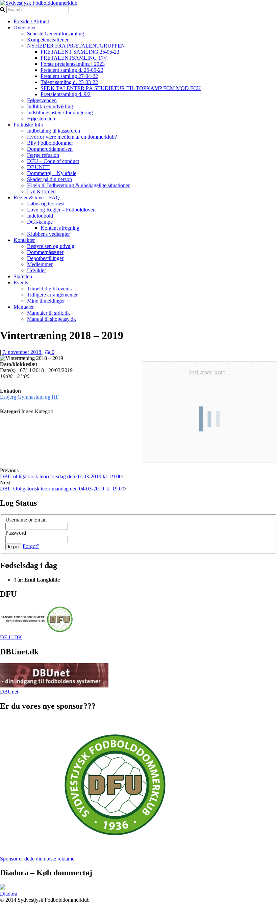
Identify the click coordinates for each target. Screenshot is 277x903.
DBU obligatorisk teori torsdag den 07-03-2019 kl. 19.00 (61, 476)
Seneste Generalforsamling (55, 33)
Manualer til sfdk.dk (48, 313)
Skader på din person (49, 179)
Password (15, 533)
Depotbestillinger (45, 258)
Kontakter (24, 240)
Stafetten (23, 276)
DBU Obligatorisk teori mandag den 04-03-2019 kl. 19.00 (62, 488)
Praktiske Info (28, 125)
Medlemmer (40, 264)
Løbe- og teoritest (46, 203)
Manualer (24, 307)
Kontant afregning (60, 228)
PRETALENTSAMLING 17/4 (74, 58)
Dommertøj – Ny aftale (51, 173)
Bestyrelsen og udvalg (50, 246)
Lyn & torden (41, 191)
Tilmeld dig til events (49, 288)
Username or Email (26, 520)
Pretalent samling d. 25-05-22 (72, 70)
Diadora (8, 894)
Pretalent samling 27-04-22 (69, 76)
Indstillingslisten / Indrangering (60, 112)
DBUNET (38, 167)
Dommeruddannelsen (50, 149)
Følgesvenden (42, 100)
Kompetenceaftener (48, 40)
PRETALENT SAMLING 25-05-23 (80, 52)
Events (21, 282)
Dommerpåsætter (45, 252)
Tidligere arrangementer (52, 295)
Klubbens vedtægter (48, 234)
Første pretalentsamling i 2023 (73, 64)
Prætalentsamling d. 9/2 (66, 94)
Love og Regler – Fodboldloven (61, 210)
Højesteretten (41, 118)
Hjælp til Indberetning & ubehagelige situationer (78, 185)
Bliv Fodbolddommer (50, 143)
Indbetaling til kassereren (53, 131)
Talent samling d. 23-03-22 (69, 82)
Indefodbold (40, 216)
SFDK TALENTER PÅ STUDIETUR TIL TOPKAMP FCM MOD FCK (121, 88)
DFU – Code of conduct (53, 161)
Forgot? (31, 546)
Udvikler (36, 270)
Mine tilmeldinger (46, 301)
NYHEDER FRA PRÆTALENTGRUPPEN (76, 46)
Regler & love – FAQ (37, 197)
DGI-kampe (40, 222)
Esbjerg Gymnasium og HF (29, 397)
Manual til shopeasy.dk (51, 319)
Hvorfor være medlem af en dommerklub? (72, 137)
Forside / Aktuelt (31, 21)
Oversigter (25, 27)
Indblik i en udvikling (50, 106)
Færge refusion (43, 155)
